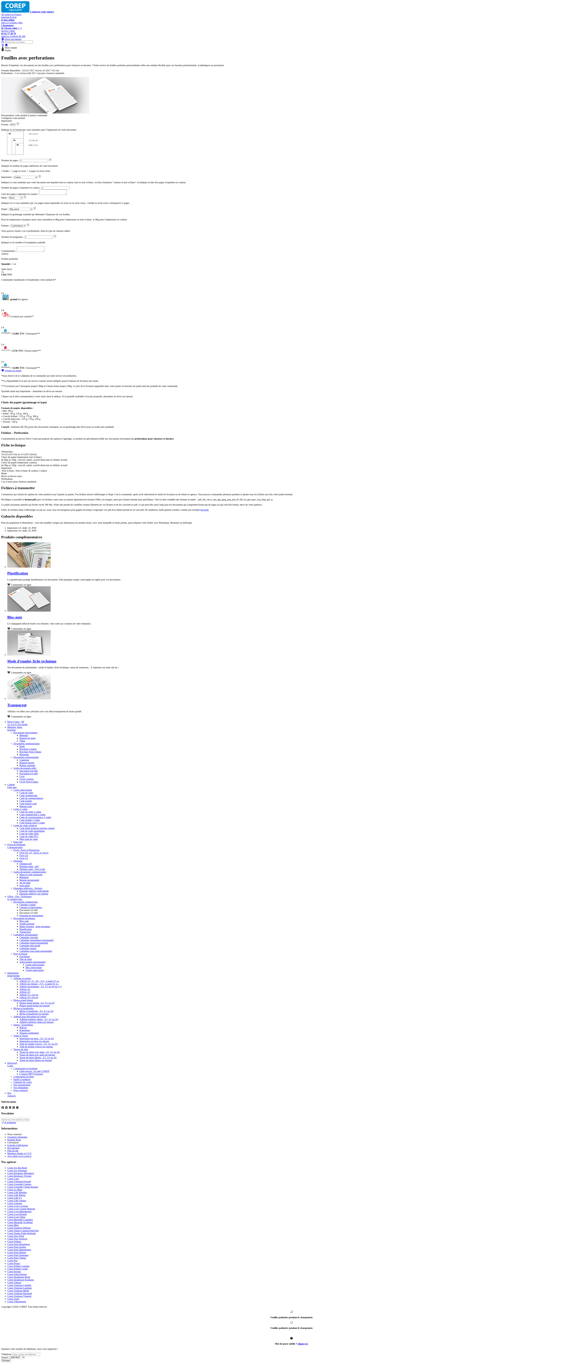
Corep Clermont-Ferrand (19, 1181)
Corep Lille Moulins (17, 1192)
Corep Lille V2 (14, 1198)
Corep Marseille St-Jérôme (20, 1222)
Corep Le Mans (14, 1189)
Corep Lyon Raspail (17, 1214)
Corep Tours (13, 1299)
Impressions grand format (13, 974)
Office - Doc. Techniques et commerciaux (19, 898)
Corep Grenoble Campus (19, 1184)
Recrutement (13, 1148)
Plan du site (12, 1150)
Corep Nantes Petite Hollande (21, 1233)
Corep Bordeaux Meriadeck (20, 1173)
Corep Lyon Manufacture (19, 1211)
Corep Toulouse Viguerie (19, 1296)
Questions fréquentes (17, 1137)
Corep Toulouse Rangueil (19, 1293)
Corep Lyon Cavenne (17, 1206)
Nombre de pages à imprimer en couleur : (21, 187)
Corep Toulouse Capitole (19, 1285)
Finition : (5, 225)
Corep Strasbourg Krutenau (20, 1279)
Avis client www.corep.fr (19, 1156)
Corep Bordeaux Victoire (19, 1176)
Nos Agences (11, 1094)
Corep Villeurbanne (16, 1301)
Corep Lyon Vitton (16, 1217)
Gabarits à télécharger (17, 1145)
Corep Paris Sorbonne (17, 1255)
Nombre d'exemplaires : (12, 237)
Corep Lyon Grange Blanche (21, 1208)
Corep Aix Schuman (17, 1170)
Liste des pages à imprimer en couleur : (20, 194)
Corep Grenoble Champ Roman (22, 1187)
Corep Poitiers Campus (18, 1266)
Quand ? (5, 1357)
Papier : (5, 209)
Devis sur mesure (12, 39)
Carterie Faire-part (12, 786)
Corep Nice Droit (15, 1236)
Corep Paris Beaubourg (18, 1244)
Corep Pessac (13, 1263)
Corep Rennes (14, 1271)
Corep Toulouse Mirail (18, 1290)
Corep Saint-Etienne (17, 1274)
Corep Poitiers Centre (17, 1269)
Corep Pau (12, 1260)
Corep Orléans (14, 1241)
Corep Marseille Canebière (20, 1219)
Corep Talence (14, 1282)
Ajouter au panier (12, 370)
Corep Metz (13, 1225)
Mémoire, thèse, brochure (15, 728)
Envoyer (6, 1360)
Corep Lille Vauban (16, 1200)
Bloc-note (14, 617)
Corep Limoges (14, 1203)
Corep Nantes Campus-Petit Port (23, 1230)
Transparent (17, 705)
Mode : (4, 197)
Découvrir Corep (12, 1064)
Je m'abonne (10, 1122)
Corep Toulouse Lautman (19, 1288)
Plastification (17, 573)
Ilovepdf (204, 510)
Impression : (7, 177)
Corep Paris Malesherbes (19, 1249)
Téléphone (6, 1354)
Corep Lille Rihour (16, 1195)
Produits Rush (14, 1139)
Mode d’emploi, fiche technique (31, 661)
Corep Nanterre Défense (19, 1228)
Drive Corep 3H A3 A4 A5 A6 (17, 723)
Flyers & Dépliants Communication (16, 846)
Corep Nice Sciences (17, 1239)
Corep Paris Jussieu (16, 1247)
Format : (5, 124)
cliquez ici (303, 1343)
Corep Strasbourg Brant (18, 1277)
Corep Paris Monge (16, 1252)
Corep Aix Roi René (17, 1168)
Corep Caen (13, 1178)
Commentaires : (8, 251)
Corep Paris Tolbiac (16, 1258)
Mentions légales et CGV (19, 1153)
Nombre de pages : (10, 160)
